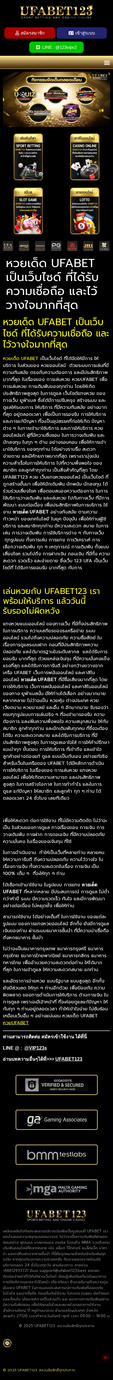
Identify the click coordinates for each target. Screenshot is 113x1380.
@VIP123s (35, 1048)
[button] (107, 62)
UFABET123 (68, 1059)
